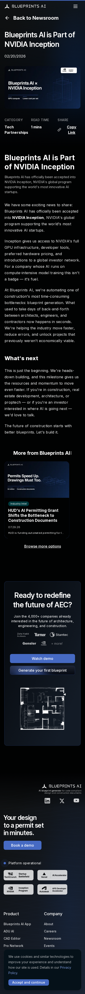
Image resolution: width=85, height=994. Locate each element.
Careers (50, 931)
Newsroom (52, 938)
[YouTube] (76, 801)
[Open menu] (75, 6)
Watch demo (42, 658)
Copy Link (71, 130)
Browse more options (42, 546)
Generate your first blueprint (42, 670)
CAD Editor (12, 938)
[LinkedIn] (47, 801)
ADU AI (9, 931)
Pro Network (13, 946)
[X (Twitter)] (62, 801)
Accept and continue (28, 982)
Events (49, 946)
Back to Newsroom (36, 18)
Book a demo (22, 845)
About (48, 924)
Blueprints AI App (17, 924)
